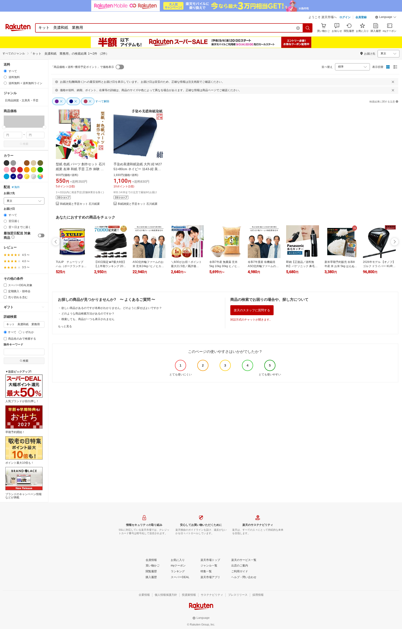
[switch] (41, 235)
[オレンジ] (27, 169)
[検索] (307, 28)
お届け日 (9, 208)
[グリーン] (40, 169)
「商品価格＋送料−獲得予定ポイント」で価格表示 (82, 67)
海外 (17, 187)
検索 (25, 144)
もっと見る (65, 326)
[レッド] (20, 169)
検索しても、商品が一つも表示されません (87, 319)
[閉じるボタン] (393, 82)
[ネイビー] (13, 176)
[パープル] (20, 176)
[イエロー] (33, 169)
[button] (385, 17)
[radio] (5, 71)
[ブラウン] (27, 163)
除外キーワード (13, 344)
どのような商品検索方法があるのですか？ (87, 313)
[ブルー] (6, 176)
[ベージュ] (33, 163)
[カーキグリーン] (40, 163)
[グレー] (13, 163)
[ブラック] (6, 163)
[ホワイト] (20, 163)
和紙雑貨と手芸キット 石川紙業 (80, 203)
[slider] (4, 127)
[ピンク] (6, 169)
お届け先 (9, 193)
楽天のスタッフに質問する (252, 310)
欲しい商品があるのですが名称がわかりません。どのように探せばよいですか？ (111, 308)
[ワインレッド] (13, 169)
